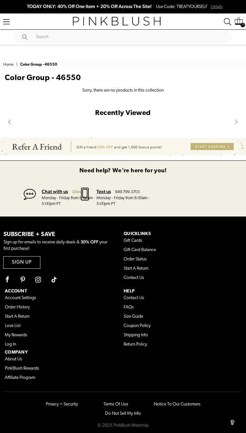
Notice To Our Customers (177, 404)
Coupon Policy (137, 325)
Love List (12, 325)
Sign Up (22, 262)
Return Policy (135, 344)
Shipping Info (136, 335)
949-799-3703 (127, 192)
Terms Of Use (115, 404)
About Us (13, 359)
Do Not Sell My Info (123, 413)
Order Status (135, 259)
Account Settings (20, 298)
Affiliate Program (20, 377)
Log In (10, 344)
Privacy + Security (62, 404)
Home (8, 65)
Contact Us (134, 277)
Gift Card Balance (140, 250)
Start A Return (136, 268)
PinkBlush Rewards (22, 368)
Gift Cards (133, 240)
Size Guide (133, 316)
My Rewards (16, 335)
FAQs (129, 307)
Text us (103, 191)
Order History (17, 307)
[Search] (227, 22)
